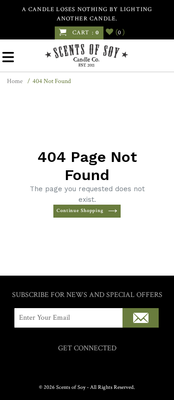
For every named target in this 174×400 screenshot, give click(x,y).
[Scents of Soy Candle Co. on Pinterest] (96, 366)
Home (15, 81)
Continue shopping (80, 210)
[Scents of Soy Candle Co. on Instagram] (87, 366)
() (118, 32)
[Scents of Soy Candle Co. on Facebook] (77, 366)
